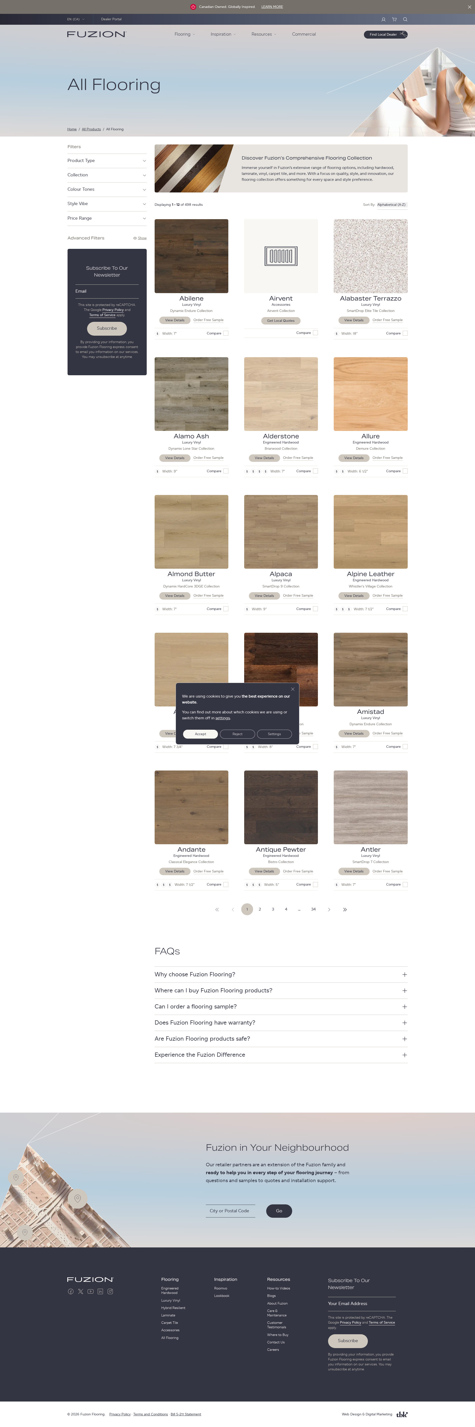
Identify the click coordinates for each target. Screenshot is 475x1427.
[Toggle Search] (405, 19)
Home (72, 129)
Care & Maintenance (276, 1313)
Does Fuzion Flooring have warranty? (205, 1023)
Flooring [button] (182, 34)
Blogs (271, 1296)
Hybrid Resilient (173, 1308)
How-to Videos (278, 1288)
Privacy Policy (113, 310)
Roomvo (220, 1288)
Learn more (272, 7)
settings (222, 718)
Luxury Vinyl (170, 1300)
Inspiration (225, 1279)
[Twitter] (80, 1291)
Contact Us (276, 1342)
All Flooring (169, 1338)
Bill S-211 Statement (186, 1414)
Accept (200, 734)
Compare (214, 333)
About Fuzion (277, 1303)
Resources (278, 1279)
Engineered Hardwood (169, 1291)
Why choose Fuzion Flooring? (195, 975)
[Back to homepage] (97, 34)
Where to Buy (277, 1335)
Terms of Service (102, 315)
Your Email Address (347, 1304)
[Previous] (233, 909)
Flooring (170, 1279)
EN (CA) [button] (73, 19)
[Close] (469, 6)
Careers (273, 1350)
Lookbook (221, 1296)
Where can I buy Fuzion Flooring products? (213, 991)
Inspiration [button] (221, 34)
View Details (175, 320)
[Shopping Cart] (394, 19)
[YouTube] (90, 1291)
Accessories (170, 1330)
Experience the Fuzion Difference (200, 1055)
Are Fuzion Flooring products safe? (202, 1039)
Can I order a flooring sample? (196, 1007)
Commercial (304, 34)
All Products (91, 129)
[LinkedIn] (100, 1291)
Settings (274, 734)
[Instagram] (110, 1291)
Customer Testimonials (276, 1325)
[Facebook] (70, 1291)
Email (80, 291)
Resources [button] (262, 34)
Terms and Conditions (150, 1414)
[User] (383, 19)
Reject (237, 734)
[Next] (217, 909)
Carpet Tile (169, 1323)
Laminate (168, 1315)
